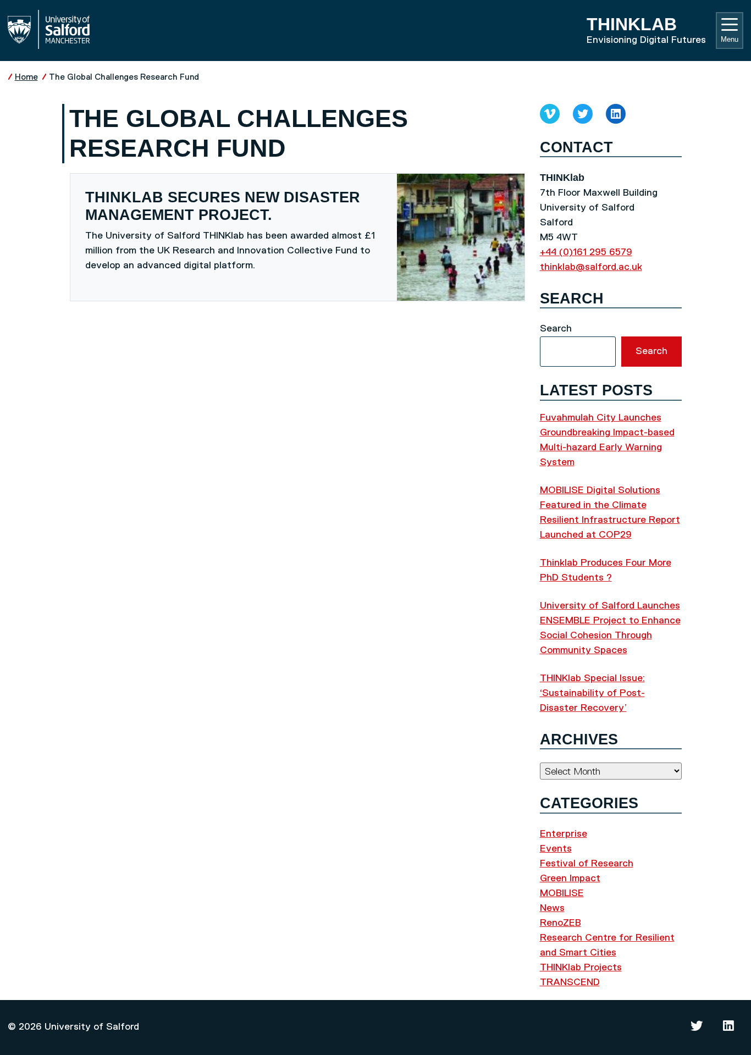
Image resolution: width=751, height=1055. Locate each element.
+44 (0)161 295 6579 (586, 252)
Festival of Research (586, 864)
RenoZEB (560, 923)
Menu (729, 39)
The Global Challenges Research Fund (124, 77)
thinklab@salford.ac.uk (591, 267)
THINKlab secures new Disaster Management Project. (222, 206)
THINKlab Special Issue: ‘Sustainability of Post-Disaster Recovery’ (592, 693)
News (552, 908)
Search (556, 329)
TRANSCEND (570, 982)
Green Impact (570, 878)
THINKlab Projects (581, 968)
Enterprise (563, 834)
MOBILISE (562, 893)
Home (26, 77)
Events (556, 849)
